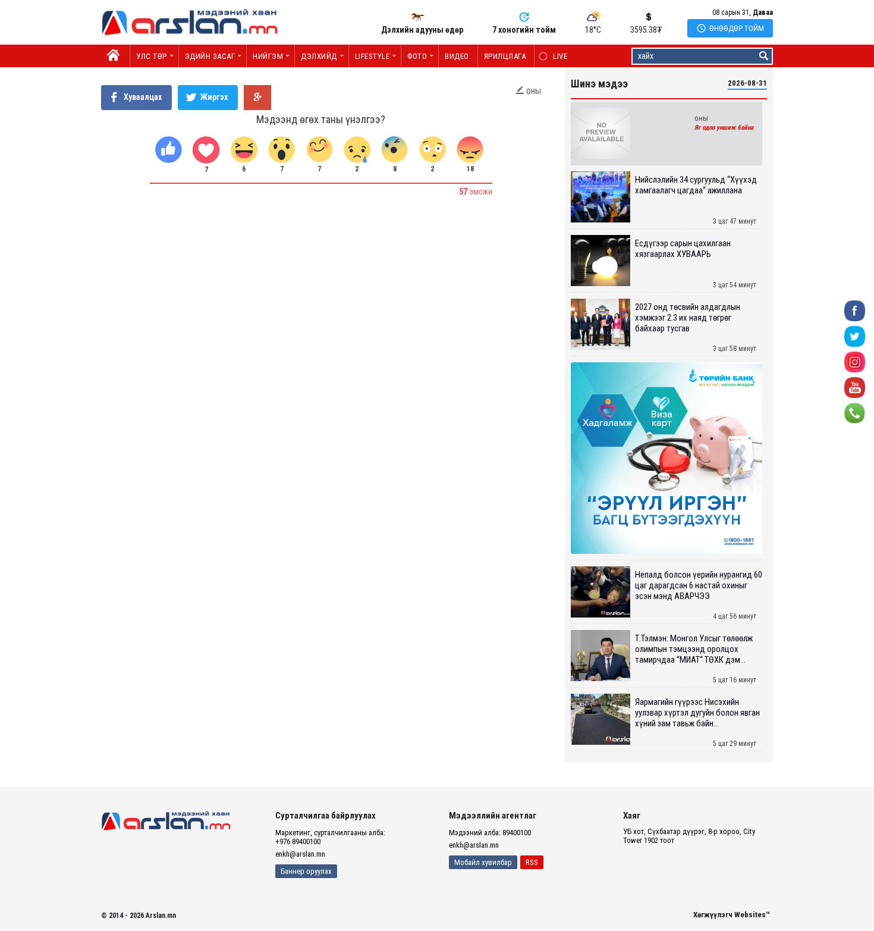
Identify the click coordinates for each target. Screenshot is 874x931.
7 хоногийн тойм (524, 30)
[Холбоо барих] (854, 412)
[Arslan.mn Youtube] (854, 387)
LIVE (553, 56)
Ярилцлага (505, 56)
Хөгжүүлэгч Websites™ (731, 914)
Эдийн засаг (210, 56)
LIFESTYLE (372, 56)
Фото (417, 56)
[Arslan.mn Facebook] (854, 310)
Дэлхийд (319, 56)
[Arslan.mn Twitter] (854, 335)
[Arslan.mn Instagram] (854, 361)
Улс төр (151, 56)
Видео (457, 56)
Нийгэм (268, 56)
